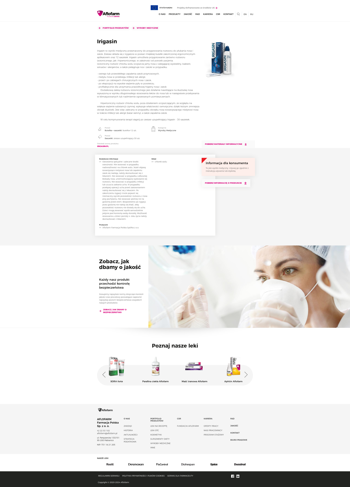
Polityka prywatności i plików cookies (143, 476)
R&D (197, 14)
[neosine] (240, 464)
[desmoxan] (110, 464)
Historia (128, 430)
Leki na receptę (158, 426)
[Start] (108, 13)
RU (251, 14)
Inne (152, 447)
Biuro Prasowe (238, 440)
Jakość (188, 14)
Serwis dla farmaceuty (180, 476)
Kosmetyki (156, 435)
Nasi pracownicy (213, 430)
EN (245, 14)
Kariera (208, 14)
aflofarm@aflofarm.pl (107, 433)
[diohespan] (162, 464)
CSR (218, 14)
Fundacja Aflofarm (188, 426)
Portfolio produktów (115, 28)
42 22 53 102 (103, 430)
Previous (104, 375)
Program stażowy (214, 435)
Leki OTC (154, 430)
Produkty (174, 14)
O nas (162, 14)
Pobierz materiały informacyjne (224, 144)
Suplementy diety (160, 439)
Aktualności (131, 435)
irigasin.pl (103, 146)
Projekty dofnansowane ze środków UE (196, 8)
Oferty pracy (211, 426)
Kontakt (228, 14)
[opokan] (188, 464)
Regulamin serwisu (108, 476)
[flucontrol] (136, 464)
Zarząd (128, 426)
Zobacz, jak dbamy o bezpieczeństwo (114, 311)
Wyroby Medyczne (147, 28)
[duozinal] (214, 464)
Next (245, 375)
